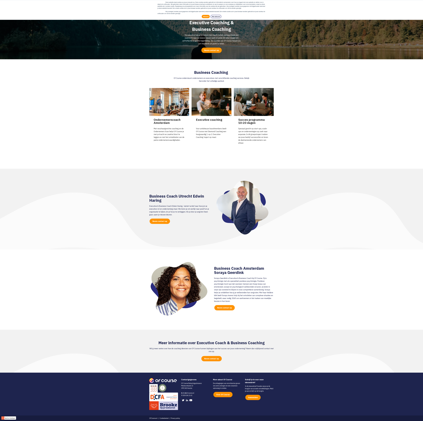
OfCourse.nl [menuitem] (153, 418)
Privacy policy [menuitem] (175, 418)
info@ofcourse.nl (188, 393)
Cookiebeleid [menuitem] (164, 418)
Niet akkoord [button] (216, 17)
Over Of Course (223, 394)
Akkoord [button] (205, 17)
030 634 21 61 (187, 395)
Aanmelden (253, 397)
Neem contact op (211, 50)
